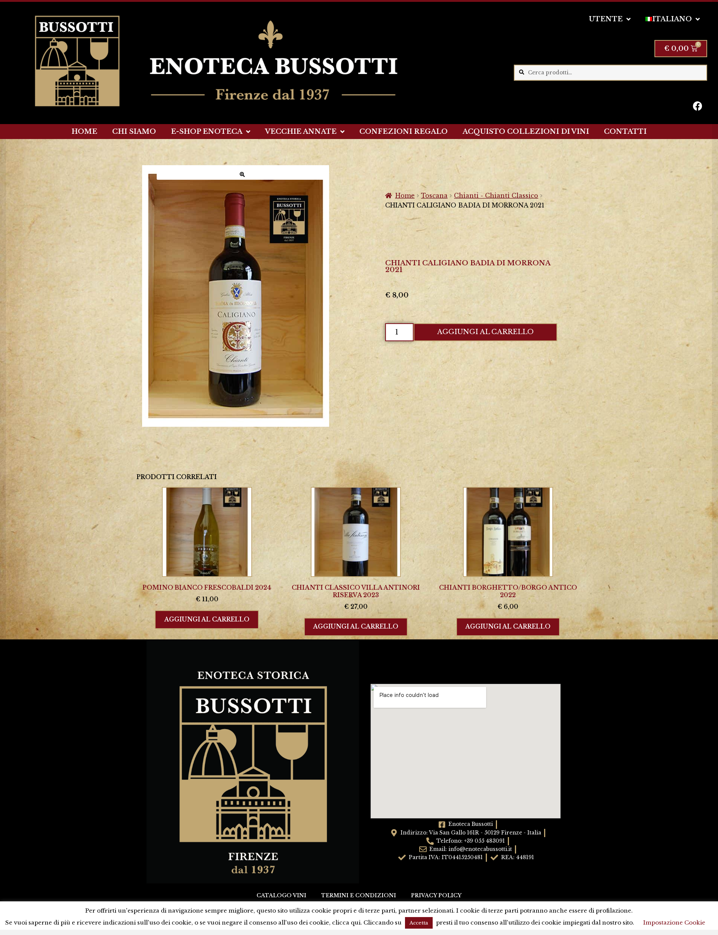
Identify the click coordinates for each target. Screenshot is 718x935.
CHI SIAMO (134, 131)
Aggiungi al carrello (485, 332)
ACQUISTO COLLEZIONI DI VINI (526, 131)
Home (405, 195)
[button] (242, 175)
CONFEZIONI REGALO (403, 131)
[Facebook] (697, 105)
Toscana (434, 195)
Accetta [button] (418, 923)
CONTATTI (625, 131)
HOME (84, 131)
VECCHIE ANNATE (301, 131)
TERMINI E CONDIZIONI (358, 895)
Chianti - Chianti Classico (496, 195)
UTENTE (606, 19)
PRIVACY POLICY (436, 895)
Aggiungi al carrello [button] (206, 619)
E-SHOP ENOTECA (206, 131)
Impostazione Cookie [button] (674, 922)
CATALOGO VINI (281, 895)
